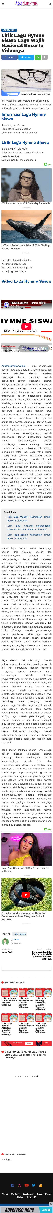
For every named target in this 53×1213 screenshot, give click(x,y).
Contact (15, 1194)
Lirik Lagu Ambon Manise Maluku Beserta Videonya (26, 1027)
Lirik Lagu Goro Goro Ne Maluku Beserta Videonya (26, 1002)
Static (20, 1197)
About (5, 1194)
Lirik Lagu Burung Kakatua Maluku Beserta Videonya (6, 1029)
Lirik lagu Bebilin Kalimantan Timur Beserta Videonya (28, 536)
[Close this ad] (51, 1204)
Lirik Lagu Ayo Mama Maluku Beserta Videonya (9, 1001)
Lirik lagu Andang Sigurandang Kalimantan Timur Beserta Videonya (28, 527)
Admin (16, 940)
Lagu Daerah (19, 934)
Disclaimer (28, 1194)
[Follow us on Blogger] (41, 1185)
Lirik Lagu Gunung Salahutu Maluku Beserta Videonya (40, 1003)
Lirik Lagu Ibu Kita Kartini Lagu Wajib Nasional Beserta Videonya (42, 955)
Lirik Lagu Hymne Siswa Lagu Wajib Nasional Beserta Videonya (22, 42)
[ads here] (26, 1210)
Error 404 (31, 1197)
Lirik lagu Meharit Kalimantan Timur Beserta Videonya (28, 518)
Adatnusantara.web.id (13, 365)
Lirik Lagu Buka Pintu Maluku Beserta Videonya (41, 1027)
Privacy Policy (44, 1194)
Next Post (6, 952)
